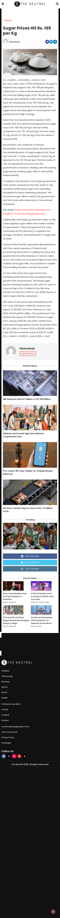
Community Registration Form (15, 726)
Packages (6, 742)
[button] (47, 42)
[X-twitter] (9, 756)
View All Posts (27, 353)
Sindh (39, 626)
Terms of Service (9, 732)
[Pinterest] (19, 756)
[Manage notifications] (53, 911)
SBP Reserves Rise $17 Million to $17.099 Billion (27, 399)
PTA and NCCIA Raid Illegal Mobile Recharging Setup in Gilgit (16, 620)
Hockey (5, 720)
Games (34, 602)
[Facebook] (3, 756)
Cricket (4, 709)
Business (5, 681)
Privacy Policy (7, 737)
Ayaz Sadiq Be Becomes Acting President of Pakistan (15, 596)
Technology (43, 602)
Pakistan (8, 20)
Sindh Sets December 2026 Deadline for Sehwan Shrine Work (41, 620)
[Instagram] (14, 756)
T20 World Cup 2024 (11, 704)
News (5, 602)
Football (5, 715)
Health (4, 697)
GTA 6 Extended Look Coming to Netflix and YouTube (42, 596)
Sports (4, 687)
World (4, 692)
